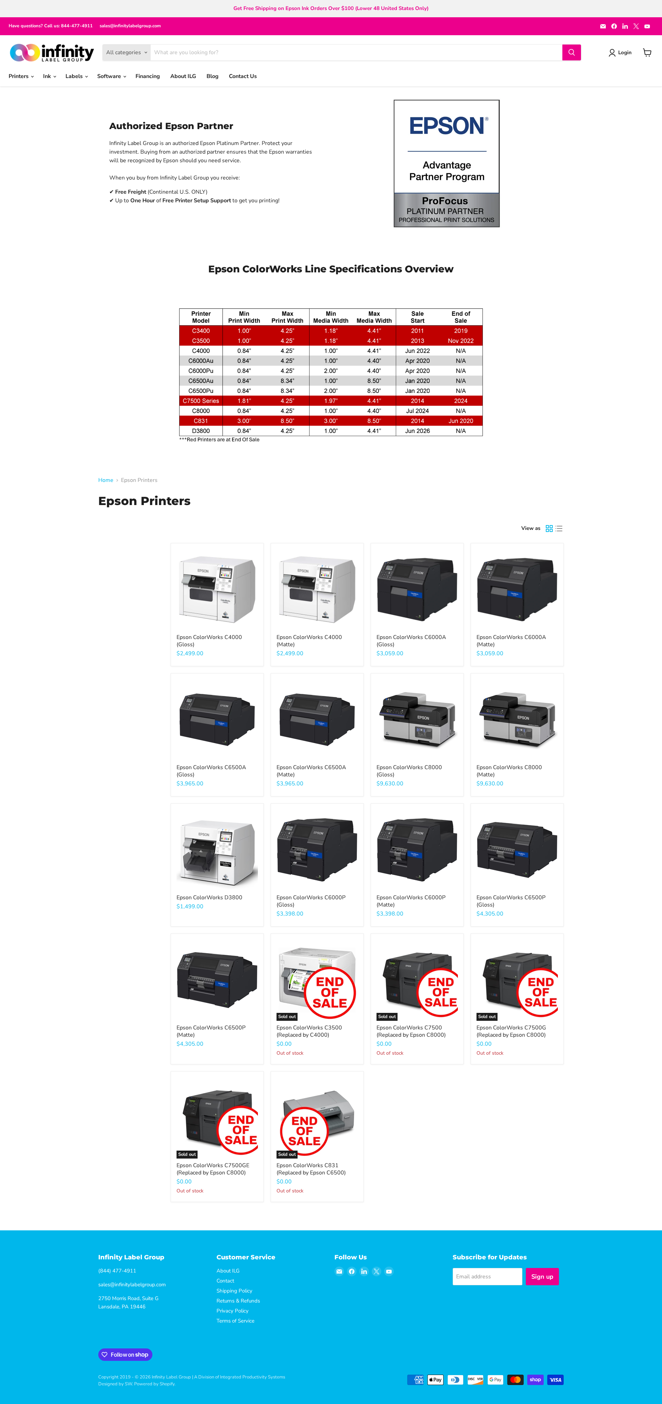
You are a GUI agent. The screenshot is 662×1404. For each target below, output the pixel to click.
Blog (213, 76)
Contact (225, 1280)
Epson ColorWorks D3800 (209, 897)
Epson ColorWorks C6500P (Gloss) (511, 901)
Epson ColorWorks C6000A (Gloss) (411, 640)
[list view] (559, 528)
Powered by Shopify (154, 1384)
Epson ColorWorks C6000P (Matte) (411, 901)
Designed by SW (115, 1384)
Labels (75, 76)
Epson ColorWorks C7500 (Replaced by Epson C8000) (411, 1031)
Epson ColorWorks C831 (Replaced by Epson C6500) (311, 1169)
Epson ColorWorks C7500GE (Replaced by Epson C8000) (213, 1169)
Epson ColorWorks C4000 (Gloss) (209, 640)
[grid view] (549, 528)
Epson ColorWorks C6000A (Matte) (511, 640)
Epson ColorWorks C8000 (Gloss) (409, 771)
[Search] (571, 52)
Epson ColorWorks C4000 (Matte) (309, 640)
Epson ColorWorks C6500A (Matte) (311, 771)
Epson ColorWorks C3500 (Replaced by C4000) (309, 1031)
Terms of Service (235, 1320)
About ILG (183, 76)
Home (105, 480)
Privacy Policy (233, 1310)
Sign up (542, 1276)
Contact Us (243, 76)
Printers (19, 76)
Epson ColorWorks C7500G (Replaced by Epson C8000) (511, 1031)
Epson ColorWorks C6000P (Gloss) (311, 901)
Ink (47, 76)
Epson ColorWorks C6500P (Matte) (211, 1031)
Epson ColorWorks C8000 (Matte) (509, 771)
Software (109, 76)
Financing (148, 76)
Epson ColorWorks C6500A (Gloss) (211, 771)
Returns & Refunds (238, 1300)
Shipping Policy (234, 1290)
